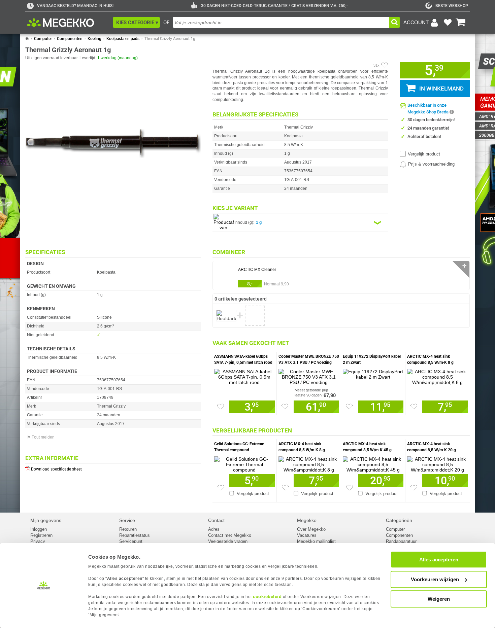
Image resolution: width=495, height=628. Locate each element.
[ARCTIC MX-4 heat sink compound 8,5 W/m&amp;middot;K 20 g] (437, 463)
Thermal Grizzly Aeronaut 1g (169, 38)
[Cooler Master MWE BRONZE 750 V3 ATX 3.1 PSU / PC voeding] (308, 375)
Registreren (41, 535)
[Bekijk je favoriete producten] (447, 22)
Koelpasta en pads (122, 38)
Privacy (37, 541)
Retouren (128, 529)
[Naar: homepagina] (27, 38)
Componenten (69, 38)
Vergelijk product (424, 153)
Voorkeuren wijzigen (435, 579)
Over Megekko (311, 529)
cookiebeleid (267, 596)
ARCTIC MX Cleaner (257, 269)
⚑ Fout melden (41, 437)
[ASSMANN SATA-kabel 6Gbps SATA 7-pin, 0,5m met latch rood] (244, 375)
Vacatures (307, 535)
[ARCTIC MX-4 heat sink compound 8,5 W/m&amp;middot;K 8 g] (437, 375)
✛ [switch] (464, 266)
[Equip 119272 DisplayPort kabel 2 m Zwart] (373, 372)
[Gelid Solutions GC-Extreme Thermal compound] (244, 463)
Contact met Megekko (229, 535)
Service (127, 520)
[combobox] (281, 22)
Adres (214, 529)
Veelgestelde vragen (228, 541)
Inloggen (38, 529)
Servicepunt (130, 541)
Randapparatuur (401, 541)
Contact (216, 520)
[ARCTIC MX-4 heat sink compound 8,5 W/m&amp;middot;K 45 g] (373, 463)
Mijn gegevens (45, 520)
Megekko (307, 520)
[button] (136, 22)
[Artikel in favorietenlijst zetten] (384, 65)
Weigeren (439, 599)
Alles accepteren (438, 559)
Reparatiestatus (134, 535)
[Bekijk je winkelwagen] (460, 22)
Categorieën (399, 520)
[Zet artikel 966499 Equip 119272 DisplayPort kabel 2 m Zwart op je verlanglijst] (349, 406)
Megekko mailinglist (316, 541)
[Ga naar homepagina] (68, 22)
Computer (43, 38)
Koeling (94, 38)
